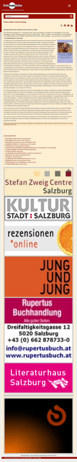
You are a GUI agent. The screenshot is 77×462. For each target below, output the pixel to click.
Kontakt (39, 458)
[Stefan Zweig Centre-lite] (38, 181)
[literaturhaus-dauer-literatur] (38, 377)
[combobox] (16, 16)
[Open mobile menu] (71, 16)
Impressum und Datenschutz (12, 458)
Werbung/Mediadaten (26, 458)
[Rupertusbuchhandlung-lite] (38, 330)
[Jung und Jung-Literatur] (38, 276)
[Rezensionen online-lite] (38, 238)
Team (34, 458)
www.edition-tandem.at (10, 124)
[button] (61, 26)
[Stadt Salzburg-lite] (38, 208)
